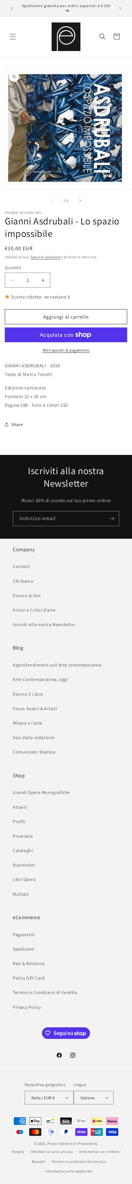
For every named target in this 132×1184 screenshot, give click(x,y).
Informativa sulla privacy (51, 1151)
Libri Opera (24, 879)
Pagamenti (24, 934)
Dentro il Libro (28, 694)
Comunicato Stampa (34, 752)
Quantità (13, 267)
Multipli (21, 894)
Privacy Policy (27, 1007)
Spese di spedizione (46, 257)
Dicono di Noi (27, 595)
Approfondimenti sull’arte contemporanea (57, 665)
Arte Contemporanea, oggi (40, 679)
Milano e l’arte (27, 723)
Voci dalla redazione (34, 737)
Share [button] (17, 424)
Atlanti (20, 807)
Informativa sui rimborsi (100, 1151)
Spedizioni (23, 949)
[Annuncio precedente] (12, 8)
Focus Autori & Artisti (35, 708)
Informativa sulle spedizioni (69, 1171)
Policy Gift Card (29, 978)
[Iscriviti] (112, 518)
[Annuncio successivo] (120, 8)
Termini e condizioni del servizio (79, 1161)
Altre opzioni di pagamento (66, 350)
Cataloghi (23, 850)
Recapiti (39, 1161)
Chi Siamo (23, 581)
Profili (19, 821)
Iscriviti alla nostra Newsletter (44, 624)
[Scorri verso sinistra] (52, 201)
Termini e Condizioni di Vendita (45, 992)
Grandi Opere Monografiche (41, 792)
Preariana (23, 836)
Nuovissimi (24, 865)
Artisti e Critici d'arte (34, 610)
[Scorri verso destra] (80, 201)
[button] (13, 37)
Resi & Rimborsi (29, 963)
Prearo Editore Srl (62, 1143)
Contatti (21, 566)
